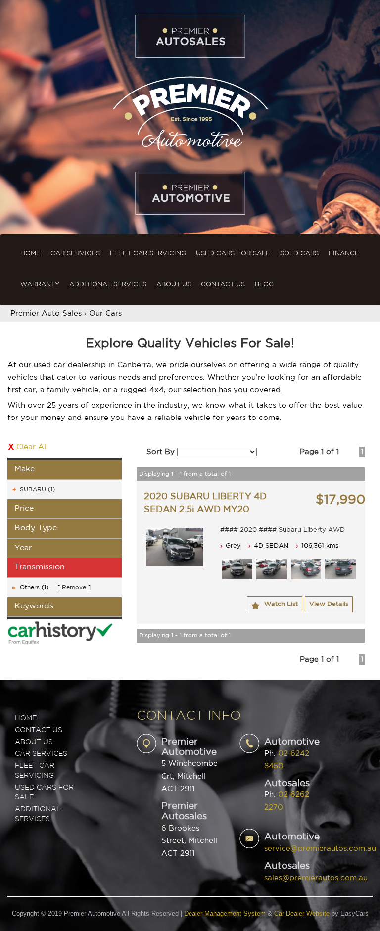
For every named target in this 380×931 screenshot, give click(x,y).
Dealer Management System (225, 913)
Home (30, 253)
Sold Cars (299, 253)
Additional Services (107, 284)
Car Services (75, 253)
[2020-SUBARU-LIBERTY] (174, 547)
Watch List (281, 604)
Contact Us (223, 284)
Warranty (39, 284)
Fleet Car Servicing (148, 253)
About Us (173, 284)
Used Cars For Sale (233, 253)
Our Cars (105, 313)
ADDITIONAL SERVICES (38, 814)
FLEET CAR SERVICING (34, 771)
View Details (328, 604)
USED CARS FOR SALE (44, 792)
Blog (264, 284)
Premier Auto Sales (46, 313)
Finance (344, 253)
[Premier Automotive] (190, 112)
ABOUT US (34, 742)
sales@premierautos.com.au (316, 878)
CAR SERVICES (41, 754)
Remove (74, 587)
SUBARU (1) (37, 489)
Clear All (32, 447)
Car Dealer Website (302, 913)
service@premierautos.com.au (320, 848)
